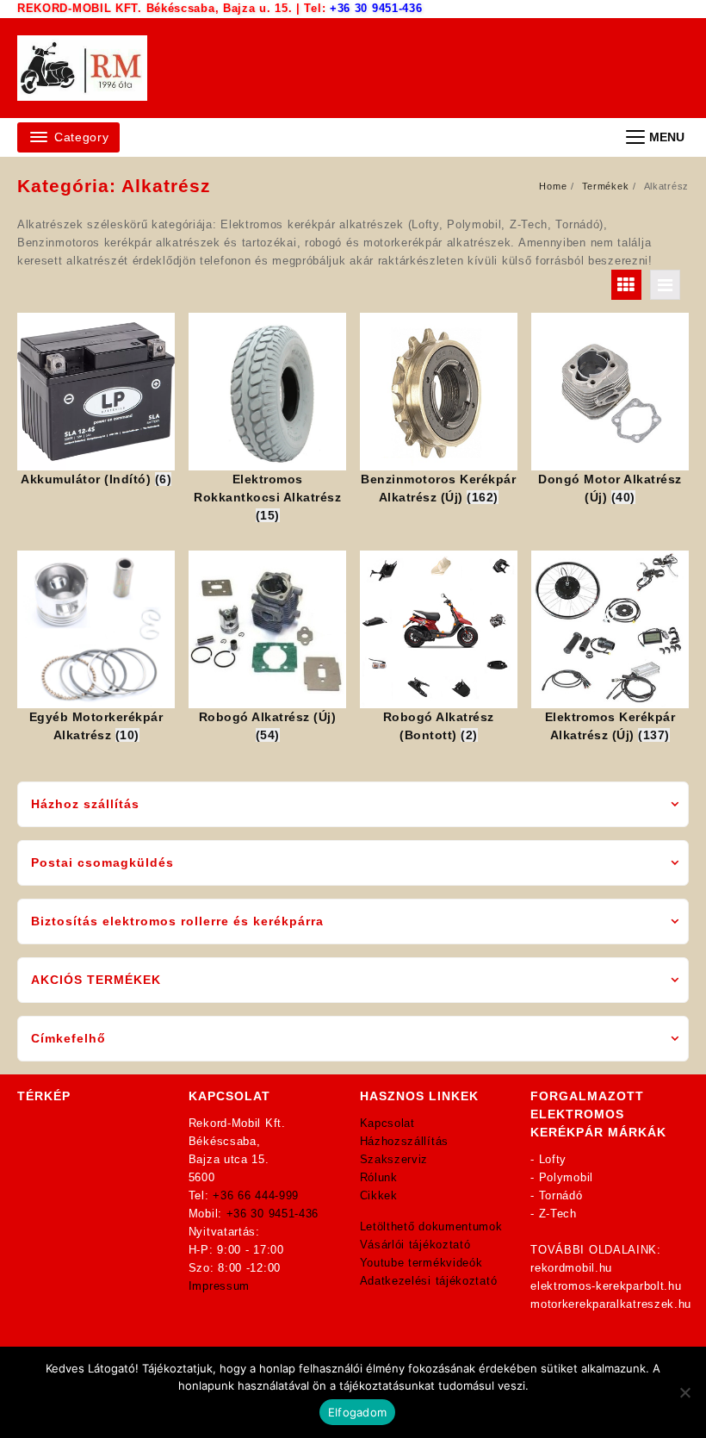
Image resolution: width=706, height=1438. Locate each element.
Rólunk (379, 1177)
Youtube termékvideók (421, 1262)
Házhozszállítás (404, 1141)
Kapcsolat (387, 1123)
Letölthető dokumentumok (431, 1226)
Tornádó (561, 1195)
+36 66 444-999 (256, 1195)
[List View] (665, 285)
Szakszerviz (394, 1159)
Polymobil (566, 1177)
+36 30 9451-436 (376, 8)
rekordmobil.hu (571, 1267)
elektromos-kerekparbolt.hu (605, 1285)
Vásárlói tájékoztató (415, 1244)
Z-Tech (558, 1213)
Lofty (553, 1159)
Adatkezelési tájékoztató (429, 1280)
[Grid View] (626, 285)
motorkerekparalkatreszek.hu (610, 1304)
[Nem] (684, 1392)
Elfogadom (357, 1412)
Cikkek (379, 1195)
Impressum (219, 1285)
